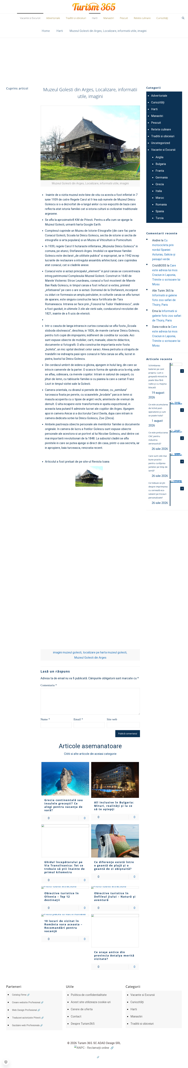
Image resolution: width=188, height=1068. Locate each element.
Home (46, 31)
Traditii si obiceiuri (162, 136)
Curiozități (157, 102)
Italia (159, 191)
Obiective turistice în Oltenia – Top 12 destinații (61, 896)
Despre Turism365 (82, 1023)
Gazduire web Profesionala (26, 1025)
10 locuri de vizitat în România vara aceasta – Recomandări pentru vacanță (63, 926)
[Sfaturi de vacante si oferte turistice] (94, 7)
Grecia (160, 184)
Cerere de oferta (82, 1009)
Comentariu (49, 685)
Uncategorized (160, 143)
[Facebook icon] (94, 1057)
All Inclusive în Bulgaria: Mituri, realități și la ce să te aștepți (114, 806)
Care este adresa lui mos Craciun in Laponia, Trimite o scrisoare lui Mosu (166, 275)
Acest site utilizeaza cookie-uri (91, 1002)
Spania (160, 211)
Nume (45, 719)
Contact (76, 1016)
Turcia (159, 218)
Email (78, 719)
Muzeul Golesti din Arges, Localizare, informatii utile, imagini (107, 31)
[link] (90, 146)
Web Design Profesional (24, 1010)
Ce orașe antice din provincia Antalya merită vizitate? (114, 955)
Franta (160, 170)
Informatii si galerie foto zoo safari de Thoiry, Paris (164, 300)
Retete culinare (161, 129)
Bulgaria (161, 164)
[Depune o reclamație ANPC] (94, 1047)
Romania (161, 204)
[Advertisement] (94, 59)
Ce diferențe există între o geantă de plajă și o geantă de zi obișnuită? (114, 865)
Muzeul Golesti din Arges (90, 657)
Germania (162, 177)
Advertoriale (159, 95)
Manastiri (157, 116)
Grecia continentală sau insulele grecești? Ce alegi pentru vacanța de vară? (63, 805)
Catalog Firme (19, 994)
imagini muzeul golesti (67, 652)
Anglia (159, 157)
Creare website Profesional (26, 1002)
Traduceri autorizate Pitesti (26, 1017)
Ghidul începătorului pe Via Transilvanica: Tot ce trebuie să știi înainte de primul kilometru (64, 867)
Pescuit (156, 122)
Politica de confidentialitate (89, 995)
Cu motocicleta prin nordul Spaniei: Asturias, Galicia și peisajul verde (163, 250)
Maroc (160, 197)
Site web (112, 719)
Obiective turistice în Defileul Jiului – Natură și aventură (115, 896)
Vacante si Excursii (163, 149)
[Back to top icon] (174, 1062)
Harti (59, 31)
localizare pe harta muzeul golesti (104, 652)
